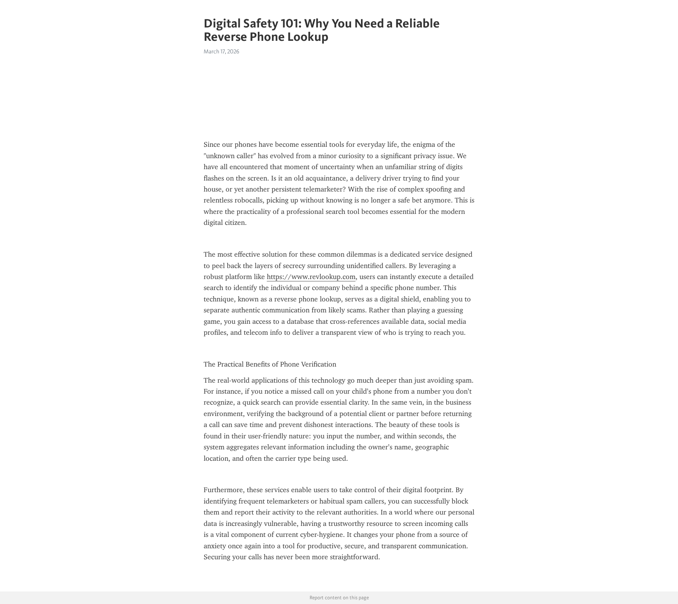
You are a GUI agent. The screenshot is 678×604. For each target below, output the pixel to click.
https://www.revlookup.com (311, 276)
